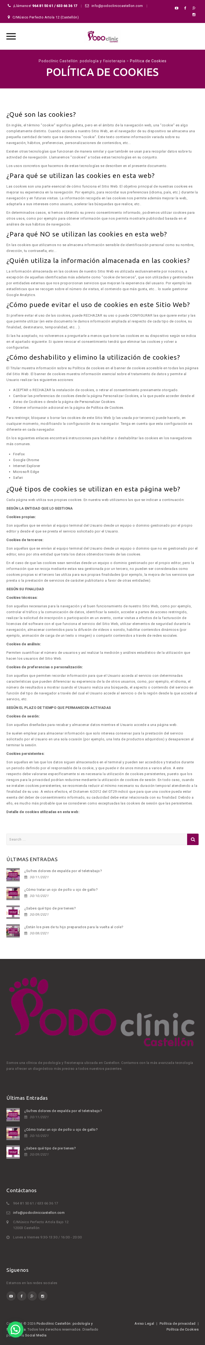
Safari (18, 478)
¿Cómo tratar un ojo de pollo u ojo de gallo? (61, 890)
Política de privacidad (178, 1323)
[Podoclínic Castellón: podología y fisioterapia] (102, 36)
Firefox (19, 454)
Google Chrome (26, 460)
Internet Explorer (26, 466)
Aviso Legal (144, 1323)
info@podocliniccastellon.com (39, 1213)
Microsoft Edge (26, 472)
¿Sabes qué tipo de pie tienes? (50, 908)
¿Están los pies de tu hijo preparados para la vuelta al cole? (74, 927)
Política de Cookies (107, 408)
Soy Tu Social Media (30, 1335)
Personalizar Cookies (97, 402)
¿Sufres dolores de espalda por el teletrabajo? (63, 871)
